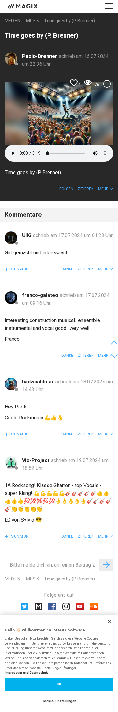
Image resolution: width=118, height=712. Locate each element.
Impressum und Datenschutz (27, 673)
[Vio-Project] (11, 462)
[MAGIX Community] (23, 5)
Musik (32, 20)
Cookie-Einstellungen (59, 701)
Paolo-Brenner (40, 56)
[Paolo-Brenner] (11, 58)
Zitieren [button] (86, 189)
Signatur (19, 269)
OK (59, 684)
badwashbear (38, 382)
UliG (27, 235)
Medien (12, 20)
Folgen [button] (66, 189)
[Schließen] (109, 621)
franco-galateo (40, 295)
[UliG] (11, 237)
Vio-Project (36, 460)
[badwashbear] (11, 384)
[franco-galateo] (11, 297)
